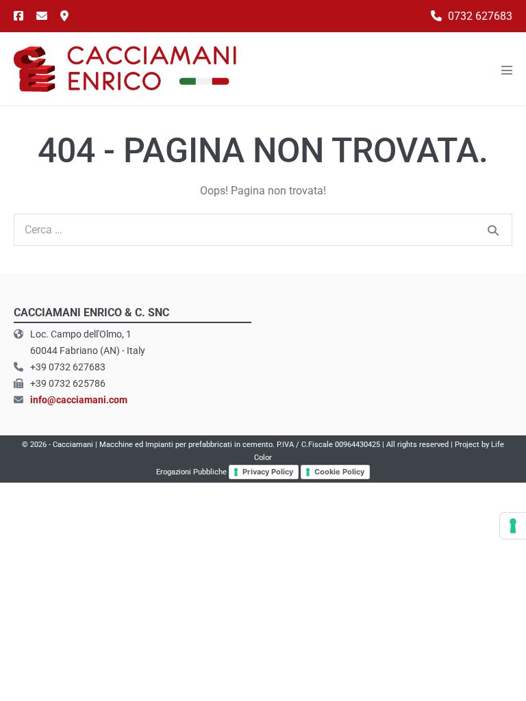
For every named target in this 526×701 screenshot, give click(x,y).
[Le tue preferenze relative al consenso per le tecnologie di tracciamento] (513, 526)
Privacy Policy (267, 471)
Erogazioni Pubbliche (191, 472)
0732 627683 (478, 16)
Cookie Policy (339, 471)
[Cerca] (493, 230)
